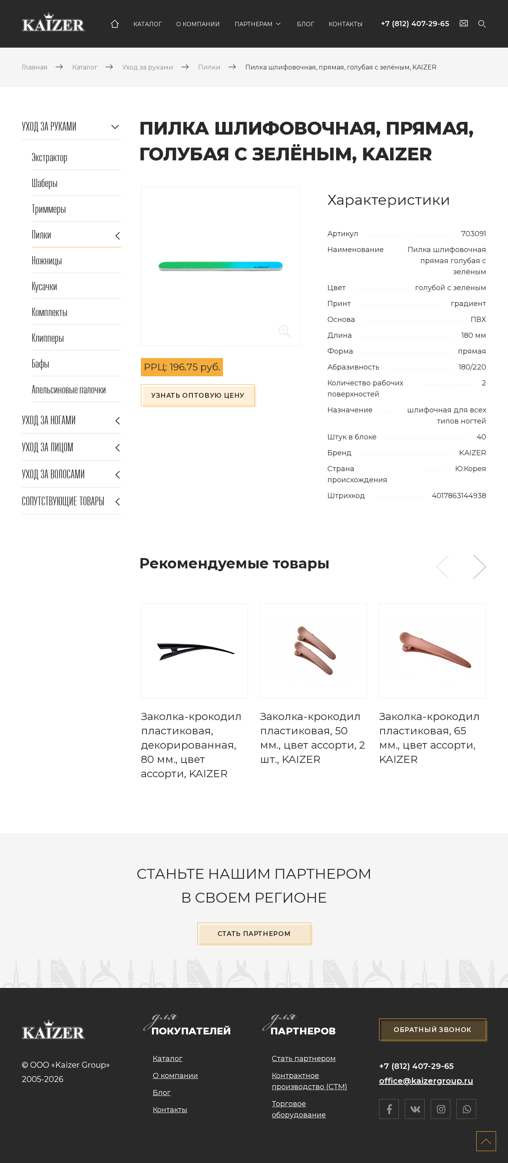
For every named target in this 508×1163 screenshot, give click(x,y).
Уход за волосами (53, 474)
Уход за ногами (49, 420)
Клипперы (48, 338)
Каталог (147, 24)
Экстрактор (49, 157)
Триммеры (49, 209)
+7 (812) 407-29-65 (415, 23)
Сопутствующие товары (63, 501)
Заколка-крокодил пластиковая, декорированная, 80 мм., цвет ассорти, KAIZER (191, 745)
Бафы (40, 363)
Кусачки (44, 286)
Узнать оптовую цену (197, 395)
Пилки (41, 234)
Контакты (346, 24)
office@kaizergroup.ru (426, 1081)
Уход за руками (49, 126)
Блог (305, 24)
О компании (198, 24)
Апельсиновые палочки (69, 389)
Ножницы (47, 260)
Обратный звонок (432, 1030)
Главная (114, 23)
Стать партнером (254, 934)
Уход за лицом (47, 447)
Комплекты (49, 312)
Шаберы (45, 183)
